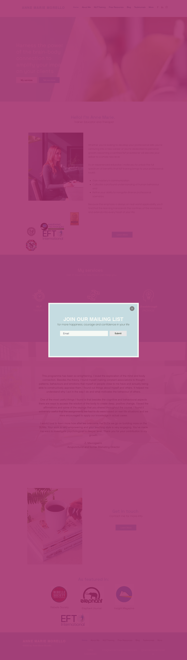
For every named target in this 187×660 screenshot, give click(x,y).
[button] (132, 308)
